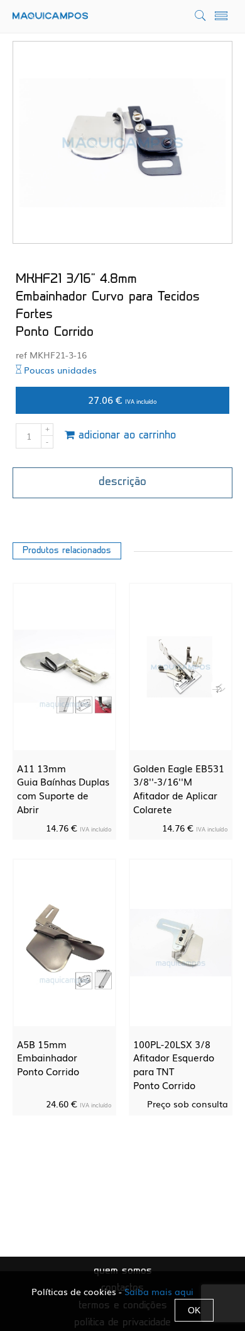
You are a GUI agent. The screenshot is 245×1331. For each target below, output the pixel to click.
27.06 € (122, 399)
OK (194, 1310)
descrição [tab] (122, 482)
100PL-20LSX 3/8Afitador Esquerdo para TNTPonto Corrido (173, 1064)
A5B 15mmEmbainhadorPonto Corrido (48, 1057)
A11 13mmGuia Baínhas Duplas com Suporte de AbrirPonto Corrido (63, 795)
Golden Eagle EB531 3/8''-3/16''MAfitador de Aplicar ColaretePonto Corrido (178, 795)
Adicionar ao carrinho (125, 435)
